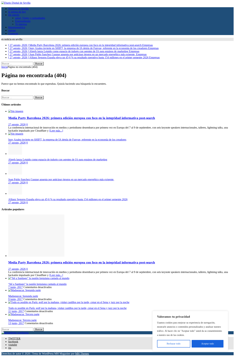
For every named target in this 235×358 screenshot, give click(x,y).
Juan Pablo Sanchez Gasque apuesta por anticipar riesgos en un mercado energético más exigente (61, 179)
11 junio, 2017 (16, 311)
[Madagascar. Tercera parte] (23, 314)
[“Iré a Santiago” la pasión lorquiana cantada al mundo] (38, 278)
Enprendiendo (22, 21)
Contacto (13, 33)
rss (9, 347)
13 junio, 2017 (16, 323)
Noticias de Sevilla (18, 8)
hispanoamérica (16, 27)
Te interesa (21, 24)
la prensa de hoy (17, 11)
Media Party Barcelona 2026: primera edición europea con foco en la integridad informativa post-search (81, 118)
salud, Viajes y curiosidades (30, 17)
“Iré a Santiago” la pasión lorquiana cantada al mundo (37, 284)
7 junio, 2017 (15, 287)
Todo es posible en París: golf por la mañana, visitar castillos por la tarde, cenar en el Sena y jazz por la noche (67, 308)
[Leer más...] (56, 130)
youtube (12, 344)
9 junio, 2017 (15, 299)
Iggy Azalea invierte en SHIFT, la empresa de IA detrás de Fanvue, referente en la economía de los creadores (67, 139)
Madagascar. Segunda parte (23, 296)
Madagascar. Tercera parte (22, 320)
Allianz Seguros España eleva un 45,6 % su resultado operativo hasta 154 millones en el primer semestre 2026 (67, 199)
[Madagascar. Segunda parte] (24, 290)
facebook (13, 341)
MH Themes (82, 353)
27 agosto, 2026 (17, 124)
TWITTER (14, 338)
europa (12, 30)
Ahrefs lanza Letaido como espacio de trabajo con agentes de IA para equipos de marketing (57, 159)
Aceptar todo (207, 343)
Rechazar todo (173, 343)
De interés (13, 14)
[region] (190, 331)
